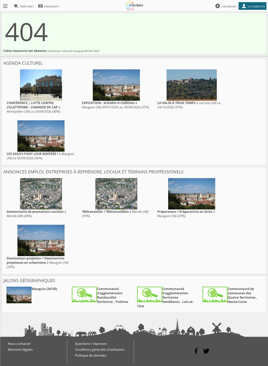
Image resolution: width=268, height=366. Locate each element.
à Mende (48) (115, 211)
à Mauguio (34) (37, 260)
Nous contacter (19, 344)
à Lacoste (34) (186, 103)
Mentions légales (20, 349)
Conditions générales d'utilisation (100, 349)
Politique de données (90, 355)
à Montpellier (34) (33, 107)
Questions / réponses (91, 344)
